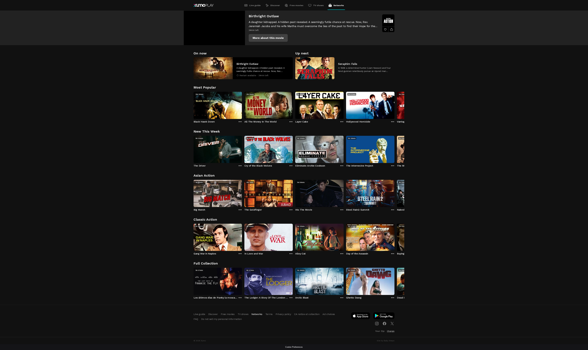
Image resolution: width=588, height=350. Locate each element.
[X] (392, 323)
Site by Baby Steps (385, 341)
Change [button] (390, 331)
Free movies (296, 5)
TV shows (318, 5)
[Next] (394, 104)
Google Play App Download (383, 316)
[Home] (204, 5)
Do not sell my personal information (221, 319)
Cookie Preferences (294, 347)
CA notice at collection (307, 314)
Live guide (255, 5)
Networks (339, 5)
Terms (269, 314)
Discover (275, 5)
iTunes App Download (360, 316)
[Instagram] (377, 323)
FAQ (196, 319)
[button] (268, 38)
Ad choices (328, 314)
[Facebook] (384, 323)
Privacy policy (283, 314)
